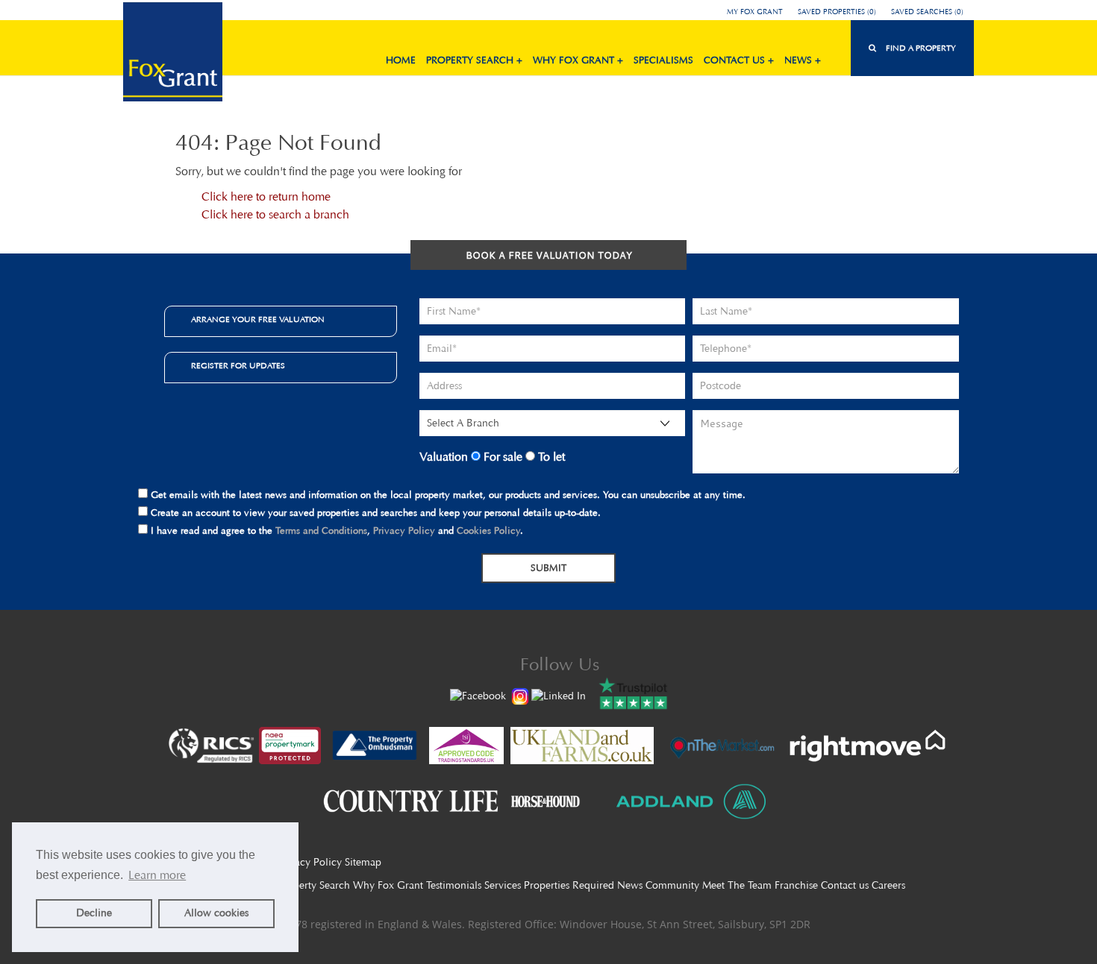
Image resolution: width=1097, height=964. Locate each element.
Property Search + (474, 60)
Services (502, 885)
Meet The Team (737, 885)
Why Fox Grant (388, 885)
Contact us (845, 885)
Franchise (796, 885)
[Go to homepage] (172, 54)
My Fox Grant (755, 11)
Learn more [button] (157, 875)
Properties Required (569, 885)
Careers (888, 885)
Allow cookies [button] (216, 913)
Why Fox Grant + (578, 60)
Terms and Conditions (321, 530)
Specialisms (663, 60)
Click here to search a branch (275, 214)
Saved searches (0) (927, 11)
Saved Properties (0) (837, 11)
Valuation (443, 457)
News (630, 885)
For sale (501, 457)
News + (802, 60)
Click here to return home (266, 196)
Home (401, 60)
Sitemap (363, 862)
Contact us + (739, 60)
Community (672, 885)
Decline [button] (94, 913)
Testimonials (453, 885)
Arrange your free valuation (258, 319)
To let (550, 457)
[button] (912, 48)
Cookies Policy (488, 530)
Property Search (314, 885)
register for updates (238, 366)
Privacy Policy (404, 530)
